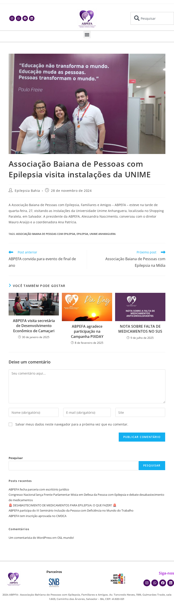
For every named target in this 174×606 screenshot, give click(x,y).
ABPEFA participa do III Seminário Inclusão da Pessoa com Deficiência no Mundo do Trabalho (71, 510)
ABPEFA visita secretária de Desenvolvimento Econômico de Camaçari (34, 325)
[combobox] (152, 18)
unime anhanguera (102, 234)
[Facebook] (25, 18)
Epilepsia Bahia (27, 190)
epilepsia (82, 234)
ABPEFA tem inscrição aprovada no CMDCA (37, 516)
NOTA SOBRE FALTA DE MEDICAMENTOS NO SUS (140, 329)
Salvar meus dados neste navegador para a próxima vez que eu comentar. (71, 424)
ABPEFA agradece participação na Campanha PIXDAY (87, 331)
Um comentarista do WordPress (30, 538)
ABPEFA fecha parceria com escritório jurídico (39, 489)
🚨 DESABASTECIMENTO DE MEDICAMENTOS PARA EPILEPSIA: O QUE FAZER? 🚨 (62, 505)
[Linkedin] (31, 18)
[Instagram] (12, 18)
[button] (87, 34)
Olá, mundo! (65, 538)
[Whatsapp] (18, 18)
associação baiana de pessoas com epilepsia (45, 234)
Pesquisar (16, 458)
